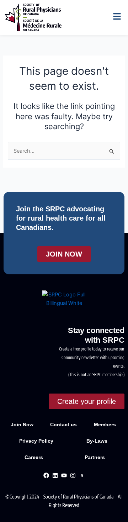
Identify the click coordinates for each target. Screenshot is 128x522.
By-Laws (97, 441)
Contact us (63, 424)
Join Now (22, 424)
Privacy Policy (37, 441)
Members (105, 424)
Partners (95, 457)
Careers (34, 457)
